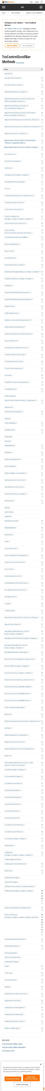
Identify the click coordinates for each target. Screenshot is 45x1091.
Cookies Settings (22, 1084)
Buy (31, 2)
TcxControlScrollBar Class (12, 1044)
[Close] (40, 1064)
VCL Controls (15, 13)
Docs (3, 13)
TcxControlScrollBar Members (14, 1047)
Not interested (27, 46)
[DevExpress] (8, 2)
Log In (37, 2)
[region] (22, 1076)
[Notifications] (41, 2)
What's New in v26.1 (15, 29)
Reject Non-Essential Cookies (31, 1078)
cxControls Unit (8, 1051)
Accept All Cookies (13, 1079)
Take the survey (12, 46)
